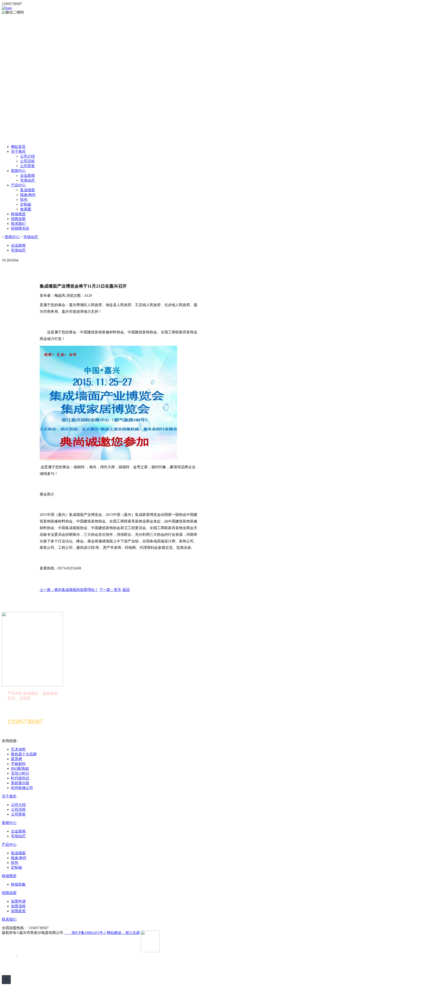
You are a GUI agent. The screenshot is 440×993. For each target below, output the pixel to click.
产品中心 (18, 185)
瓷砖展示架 (20, 783)
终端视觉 (18, 214)
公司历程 (27, 161)
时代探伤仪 (20, 778)
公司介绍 (27, 156)
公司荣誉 (27, 166)
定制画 (25, 204)
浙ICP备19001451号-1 (85, 933)
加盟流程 (18, 906)
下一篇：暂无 (110, 590)
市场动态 (27, 180)
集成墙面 (27, 190)
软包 (24, 199)
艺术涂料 (18, 749)
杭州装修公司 (22, 788)
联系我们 (18, 224)
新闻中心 (18, 171)
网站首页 (18, 147)
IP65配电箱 (20, 768)
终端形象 (18, 884)
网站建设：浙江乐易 (123, 933)
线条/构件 (28, 195)
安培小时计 (20, 773)
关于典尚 (18, 151)
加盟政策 (18, 911)
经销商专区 (20, 228)
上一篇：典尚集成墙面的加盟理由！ (69, 590)
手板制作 (18, 764)
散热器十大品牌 (24, 754)
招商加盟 (18, 219)
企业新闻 (27, 175)
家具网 (16, 759)
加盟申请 (18, 901)
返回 (126, 590)
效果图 (25, 209)
